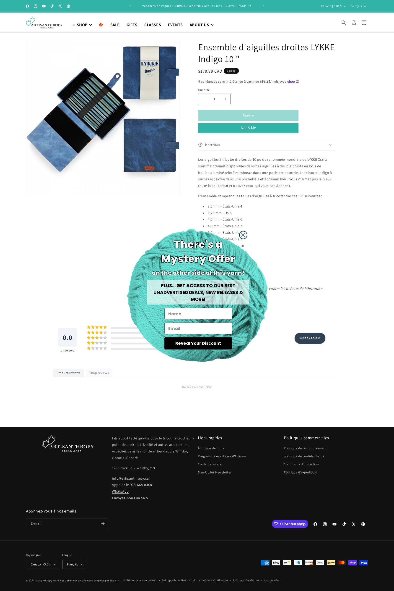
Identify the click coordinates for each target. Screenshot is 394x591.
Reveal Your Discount (198, 343)
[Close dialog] (243, 235)
